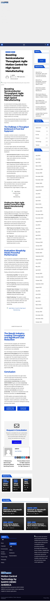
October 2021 (39, 322)
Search (37, 51)
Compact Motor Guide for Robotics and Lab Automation (42, 115)
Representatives (13, 555)
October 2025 (39, 183)
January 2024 (39, 245)
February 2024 (39, 242)
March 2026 (38, 166)
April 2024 (38, 235)
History (2, 562)
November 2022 (39, 277)
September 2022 (40, 283)
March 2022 (38, 304)
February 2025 (39, 207)
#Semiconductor (14, 78)
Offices (10, 550)
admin (13, 75)
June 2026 (38, 159)
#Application (22, 76)
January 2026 (39, 172)
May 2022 (38, 297)
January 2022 (39, 311)
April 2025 (38, 200)
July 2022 (38, 290)
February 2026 (39, 169)
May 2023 (38, 266)
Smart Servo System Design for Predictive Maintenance (41, 89)
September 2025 (40, 186)
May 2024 (38, 231)
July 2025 (38, 193)
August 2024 (39, 221)
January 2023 (39, 273)
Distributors (12, 552)
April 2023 (38, 270)
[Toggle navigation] (24, 45)
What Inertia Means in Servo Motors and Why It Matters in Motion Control (42, 96)
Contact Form (17, 442)
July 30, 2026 (31, 513)
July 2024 (38, 225)
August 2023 (39, 259)
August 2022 (39, 287)
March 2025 (38, 204)
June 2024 (38, 228)
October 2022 (39, 280)
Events (37, 134)
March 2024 (38, 238)
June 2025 (38, 197)
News (2, 543)
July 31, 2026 (7, 513)
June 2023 (38, 263)
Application (38, 127)
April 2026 (38, 162)
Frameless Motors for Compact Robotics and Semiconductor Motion (41, 108)
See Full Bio (18, 451)
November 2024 (39, 218)
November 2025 (39, 179)
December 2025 (39, 176)
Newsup (18, 597)
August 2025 (39, 190)
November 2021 (39, 318)
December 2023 (39, 249)
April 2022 (38, 301)
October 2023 (39, 252)
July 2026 (38, 155)
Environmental (4, 549)
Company (38, 131)
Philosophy (3, 559)
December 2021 (39, 315)
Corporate (3, 546)
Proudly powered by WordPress (7, 597)
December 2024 (39, 214)
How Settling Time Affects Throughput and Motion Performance (41, 102)
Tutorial (15, 481)
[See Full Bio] (21, 451)
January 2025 (39, 211)
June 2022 (38, 294)
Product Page (4, 556)
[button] (45, 44)
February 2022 (39, 308)
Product (26, 479)
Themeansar (3, 598)
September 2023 (40, 256)
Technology (6, 481)
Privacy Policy (46, 597)
